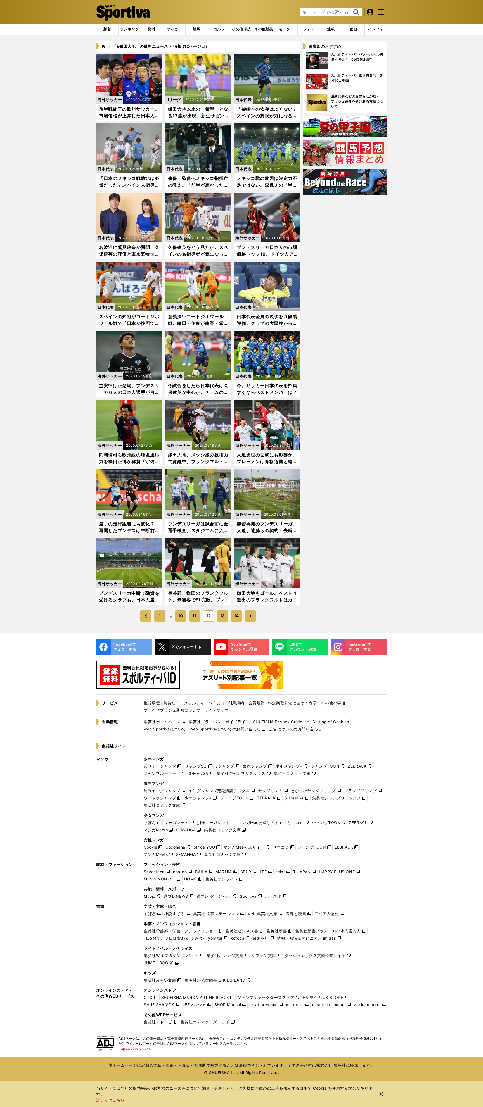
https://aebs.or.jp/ (135, 1048)
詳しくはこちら (110, 1100)
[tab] (152, 29)
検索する (355, 12)
